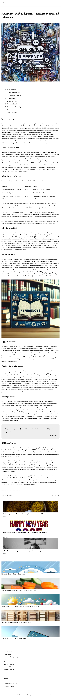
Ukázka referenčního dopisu (15, 107)
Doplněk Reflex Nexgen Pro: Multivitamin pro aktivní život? (20, 606)
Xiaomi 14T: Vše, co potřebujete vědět (13, 638)
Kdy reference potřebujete (14, 95)
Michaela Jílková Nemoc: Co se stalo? (13, 574)
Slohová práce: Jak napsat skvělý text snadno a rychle (23, 514)
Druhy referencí (11, 89)
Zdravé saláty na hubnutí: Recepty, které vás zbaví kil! (18, 590)
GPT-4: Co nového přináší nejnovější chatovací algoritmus (25, 551)
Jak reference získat (12, 98)
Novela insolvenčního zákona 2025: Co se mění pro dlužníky (25, 532)
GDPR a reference (12, 112)
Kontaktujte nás (17, 490)
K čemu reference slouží (13, 92)
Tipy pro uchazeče (12, 104)
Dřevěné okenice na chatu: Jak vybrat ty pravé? (16, 622)
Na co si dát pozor (12, 101)
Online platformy (12, 110)
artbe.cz (3, 3)
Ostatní (58, 495)
